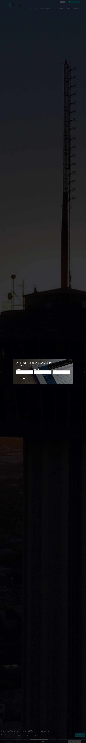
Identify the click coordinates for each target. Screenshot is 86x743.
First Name (18, 369)
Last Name (36, 369)
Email (54, 369)
